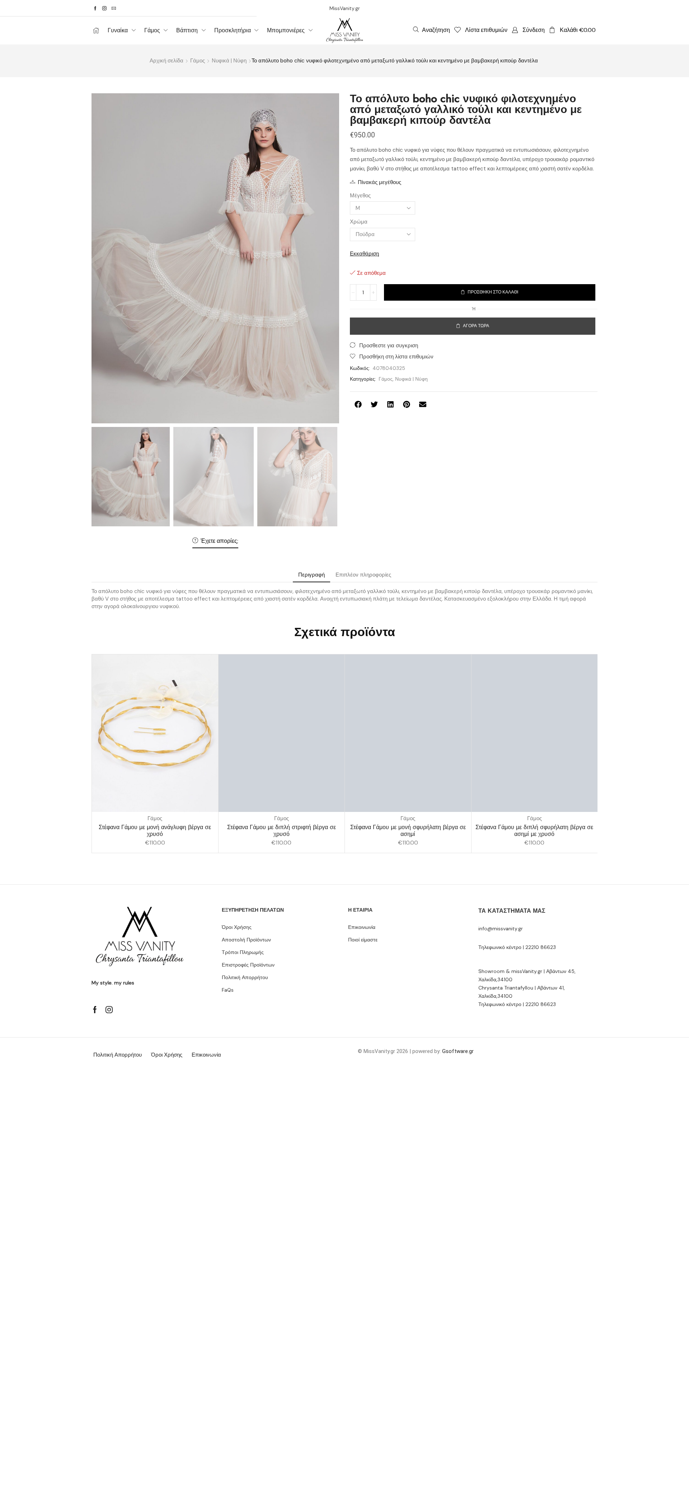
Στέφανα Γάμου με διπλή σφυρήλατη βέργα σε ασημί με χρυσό (534, 830)
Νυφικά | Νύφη (229, 60)
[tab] (311, 575)
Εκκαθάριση (364, 253)
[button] (431, 30)
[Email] (114, 8)
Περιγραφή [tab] (311, 574)
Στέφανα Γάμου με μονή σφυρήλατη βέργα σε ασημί (408, 830)
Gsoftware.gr (458, 1051)
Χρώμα (358, 221)
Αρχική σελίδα (166, 60)
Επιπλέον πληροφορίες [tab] (363, 574)
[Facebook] (95, 8)
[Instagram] (104, 8)
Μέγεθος (360, 195)
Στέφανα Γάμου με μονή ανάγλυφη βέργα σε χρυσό (155, 830)
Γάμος (197, 60)
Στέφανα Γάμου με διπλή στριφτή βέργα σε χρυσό (281, 830)
